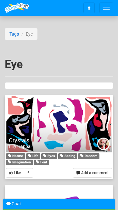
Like (17, 173)
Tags (14, 34)
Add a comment (94, 173)
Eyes (51, 156)
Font (43, 162)
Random (91, 156)
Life (34, 156)
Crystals (19, 140)
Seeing (69, 156)
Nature (17, 156)
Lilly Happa (20, 146)
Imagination (21, 162)
